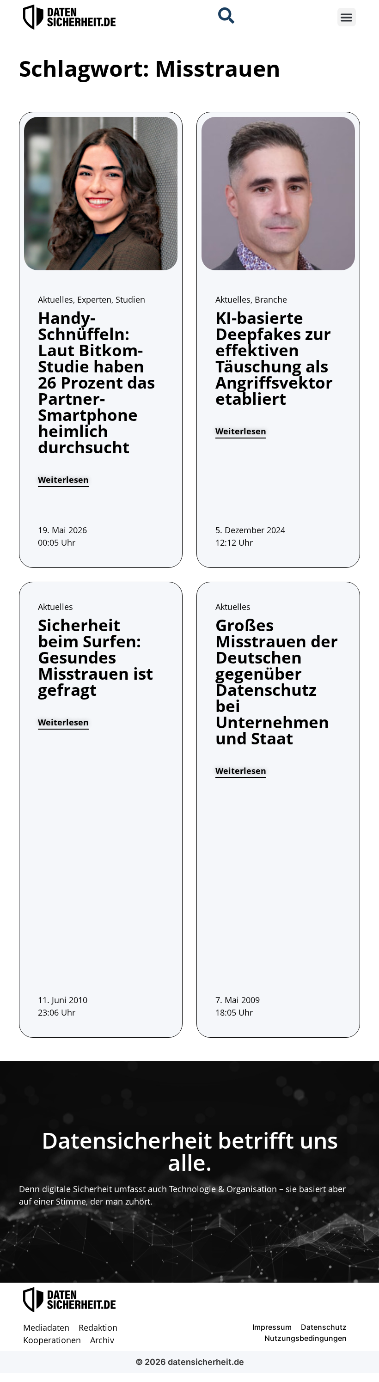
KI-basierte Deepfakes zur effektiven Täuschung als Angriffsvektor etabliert (274, 358)
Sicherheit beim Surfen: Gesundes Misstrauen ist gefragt (95, 657)
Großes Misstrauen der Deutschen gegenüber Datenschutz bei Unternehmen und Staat (276, 681)
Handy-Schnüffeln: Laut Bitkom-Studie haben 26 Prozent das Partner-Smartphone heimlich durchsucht (96, 382)
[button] (346, 17)
